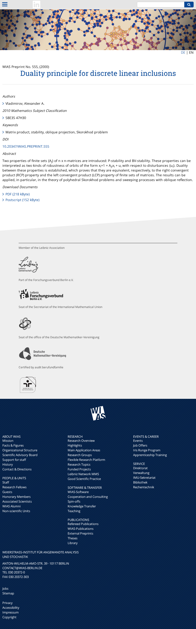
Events (138, 440)
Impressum (10, 612)
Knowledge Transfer (82, 506)
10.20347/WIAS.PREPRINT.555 (25, 146)
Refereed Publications (83, 524)
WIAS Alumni (11, 506)
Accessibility (10, 607)
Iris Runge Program (146, 450)
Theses (72, 538)
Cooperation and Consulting (88, 496)
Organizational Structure (19, 450)
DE (183, 52)
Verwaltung (141, 473)
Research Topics (79, 464)
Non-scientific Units (16, 511)
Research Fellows (14, 487)
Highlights (75, 445)
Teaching (74, 511)
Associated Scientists (17, 501)
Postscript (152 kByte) (22, 200)
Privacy (7, 603)
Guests (7, 492)
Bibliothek (140, 482)
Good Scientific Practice (84, 479)
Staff (5, 482)
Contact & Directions (17, 469)
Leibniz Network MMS (83, 474)
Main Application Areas (84, 450)
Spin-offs (74, 501)
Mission (7, 440)
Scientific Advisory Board (20, 455)
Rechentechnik (143, 487)
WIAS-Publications (80, 528)
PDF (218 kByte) (17, 194)
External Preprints (80, 533)
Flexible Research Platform (86, 459)
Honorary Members (16, 496)
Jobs (5, 588)
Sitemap (8, 593)
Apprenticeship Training (150, 455)
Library (73, 543)
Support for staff (14, 459)
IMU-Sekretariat (144, 477)
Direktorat (140, 468)
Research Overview (81, 440)
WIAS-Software (78, 492)
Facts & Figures (13, 445)
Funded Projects (79, 469)
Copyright (9, 617)
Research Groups (80, 455)
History (7, 464)
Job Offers (140, 445)
